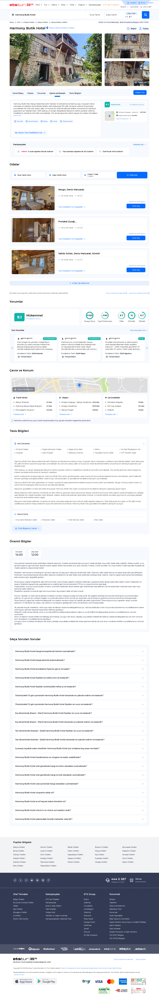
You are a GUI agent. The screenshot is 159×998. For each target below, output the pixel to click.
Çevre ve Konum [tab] (57, 93)
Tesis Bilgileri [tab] (75, 93)
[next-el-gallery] (98, 60)
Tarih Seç (136, 206)
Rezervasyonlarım (147, 3)
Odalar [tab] (30, 93)
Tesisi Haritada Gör (25, 389)
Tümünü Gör (138, 145)
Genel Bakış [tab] (17, 93)
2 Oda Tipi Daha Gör (80, 283)
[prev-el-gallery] (13, 60)
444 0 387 (147, 7)
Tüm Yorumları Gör (137, 330)
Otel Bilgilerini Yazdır (27, 528)
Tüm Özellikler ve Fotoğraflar (70, 207)
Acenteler (134, 7)
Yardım (123, 7)
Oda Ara (133, 175)
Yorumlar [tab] (41, 93)
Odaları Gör (140, 92)
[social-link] (15, 880)
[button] (145, 15)
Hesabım (133, 3)
